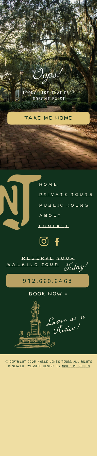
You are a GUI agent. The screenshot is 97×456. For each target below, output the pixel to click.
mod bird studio (76, 366)
